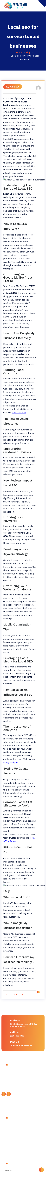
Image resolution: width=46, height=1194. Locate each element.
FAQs (6, 1135)
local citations (19, 412)
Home (19, 52)
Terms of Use (10, 1146)
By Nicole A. (18, 995)
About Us (8, 1124)
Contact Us (9, 1129)
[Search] (41, 1169)
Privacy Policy (10, 1141)
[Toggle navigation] (42, 4)
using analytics (10, 762)
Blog (28, 52)
